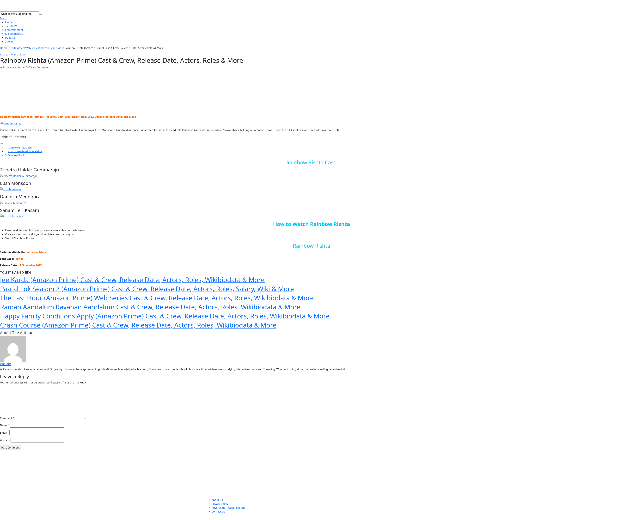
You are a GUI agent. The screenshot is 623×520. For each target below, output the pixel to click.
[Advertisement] (311, 92)
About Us (217, 500)
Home (9, 22)
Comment (7, 418)
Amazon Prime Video (52, 48)
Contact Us (218, 511)
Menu (3, 18)
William (4, 67)
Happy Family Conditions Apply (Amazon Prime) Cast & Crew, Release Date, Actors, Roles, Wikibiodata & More (165, 315)
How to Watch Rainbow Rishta (25, 151)
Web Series (32, 48)
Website (5, 440)
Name (4, 425)
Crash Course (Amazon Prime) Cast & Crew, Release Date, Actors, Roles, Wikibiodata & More (138, 325)
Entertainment (14, 30)
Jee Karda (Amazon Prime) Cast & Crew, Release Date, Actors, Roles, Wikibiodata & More (132, 279)
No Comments (41, 67)
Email (4, 432)
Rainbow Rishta (16, 155)
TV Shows (11, 26)
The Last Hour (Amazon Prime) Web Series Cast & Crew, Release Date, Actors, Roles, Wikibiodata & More (157, 297)
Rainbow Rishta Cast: (20, 147)
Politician (10, 37)
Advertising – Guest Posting (228, 507)
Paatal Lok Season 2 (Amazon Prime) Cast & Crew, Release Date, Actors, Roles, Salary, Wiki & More (147, 288)
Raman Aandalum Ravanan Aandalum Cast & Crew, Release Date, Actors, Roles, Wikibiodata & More (150, 306)
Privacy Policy (220, 504)
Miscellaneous (14, 34)
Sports (9, 41)
